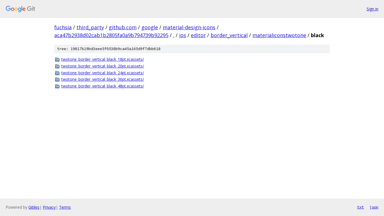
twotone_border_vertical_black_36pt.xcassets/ (102, 79)
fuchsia (63, 27)
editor (198, 35)
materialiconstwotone (279, 35)
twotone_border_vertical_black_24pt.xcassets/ (102, 72)
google (149, 27)
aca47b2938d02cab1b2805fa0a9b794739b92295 (111, 35)
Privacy (49, 207)
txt (360, 207)
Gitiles (33, 207)
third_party (90, 27)
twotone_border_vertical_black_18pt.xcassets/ (102, 59)
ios (182, 35)
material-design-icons (189, 27)
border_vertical (229, 35)
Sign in (372, 9)
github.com (123, 27)
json (373, 207)
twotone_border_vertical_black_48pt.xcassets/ (102, 86)
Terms (65, 207)
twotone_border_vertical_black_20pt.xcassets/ (102, 66)
